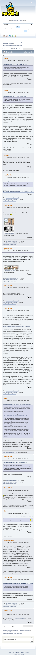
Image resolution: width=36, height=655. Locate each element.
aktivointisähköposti (17, 20)
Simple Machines (25, 652)
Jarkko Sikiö (8, 610)
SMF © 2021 (18, 652)
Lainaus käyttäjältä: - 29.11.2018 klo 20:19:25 (14, 96)
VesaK (6, 58)
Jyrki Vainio (8, 175)
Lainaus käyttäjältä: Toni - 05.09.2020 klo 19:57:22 (15, 462)
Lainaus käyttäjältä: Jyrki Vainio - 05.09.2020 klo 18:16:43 (17, 404)
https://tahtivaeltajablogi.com (10, 452)
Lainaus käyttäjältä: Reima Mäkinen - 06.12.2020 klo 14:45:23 (18, 583)
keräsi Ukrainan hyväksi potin (17, 618)
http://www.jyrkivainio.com (9, 200)
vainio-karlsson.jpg (9, 233)
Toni (5, 398)
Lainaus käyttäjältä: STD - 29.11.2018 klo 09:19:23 (15, 64)
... (7, 48)
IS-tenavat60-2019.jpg (9, 270)
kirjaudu (22, 19)
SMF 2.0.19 (11, 652)
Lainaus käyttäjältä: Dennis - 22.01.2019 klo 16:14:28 (16, 180)
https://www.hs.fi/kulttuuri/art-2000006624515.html (16, 326)
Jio (5, 511)
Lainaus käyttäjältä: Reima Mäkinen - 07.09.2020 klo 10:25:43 (18, 516)
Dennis (6, 155)
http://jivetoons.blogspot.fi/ (12, 197)
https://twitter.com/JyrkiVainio (10, 199)
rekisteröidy (28, 19)
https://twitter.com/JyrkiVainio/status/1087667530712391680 (19, 191)
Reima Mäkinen (9, 488)
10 (14, 48)
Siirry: (32, 637)
